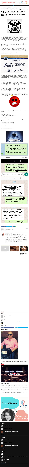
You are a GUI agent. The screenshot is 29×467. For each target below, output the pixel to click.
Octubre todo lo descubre (7, 425)
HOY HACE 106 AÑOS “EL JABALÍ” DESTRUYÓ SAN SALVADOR (14, 251)
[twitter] (21, 327)
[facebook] (7, 327)
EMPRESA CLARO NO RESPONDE (5, 251)
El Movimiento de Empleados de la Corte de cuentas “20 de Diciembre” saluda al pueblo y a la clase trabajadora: (16, 456)
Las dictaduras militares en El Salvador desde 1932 (10, 453)
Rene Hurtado (10, 233)
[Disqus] (14, 284)
